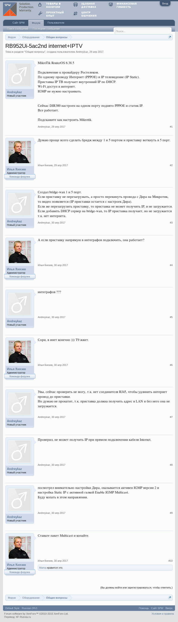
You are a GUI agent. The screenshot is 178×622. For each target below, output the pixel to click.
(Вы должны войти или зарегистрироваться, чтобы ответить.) (136, 587)
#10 (170, 560)
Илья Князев (16, 169)
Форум (36, 22)
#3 (171, 222)
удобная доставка (88, 5)
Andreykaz (82, 51)
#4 (171, 265)
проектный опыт (55, 14)
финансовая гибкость (127, 5)
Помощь (144, 608)
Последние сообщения (46, 28)
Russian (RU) (29, 608)
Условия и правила (163, 613)
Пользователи (56, 22)
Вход (165, 3)
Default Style (12, 608)
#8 (171, 464)
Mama (42, 567)
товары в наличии (53, 5)
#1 (171, 126)
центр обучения (89, 14)
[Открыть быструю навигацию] (169, 37)
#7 (171, 417)
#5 (171, 317)
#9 (171, 513)
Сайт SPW (19, 22)
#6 (171, 365)
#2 (171, 165)
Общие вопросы (34, 51)
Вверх (169, 608)
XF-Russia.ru (23, 617)
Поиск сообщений (17, 28)
